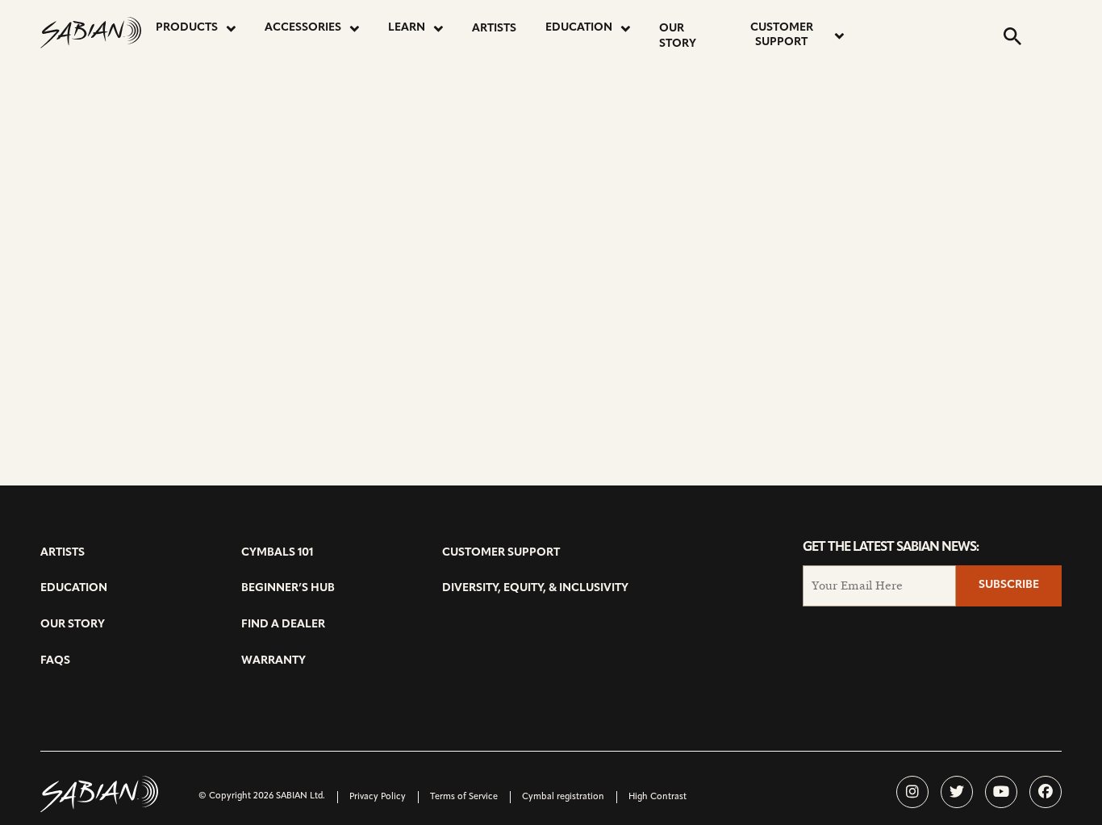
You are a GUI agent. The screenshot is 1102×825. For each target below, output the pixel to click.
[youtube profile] (1001, 792)
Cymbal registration (563, 797)
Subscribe (1009, 585)
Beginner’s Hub (288, 588)
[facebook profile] (1045, 792)
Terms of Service (464, 797)
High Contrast (657, 797)
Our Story (677, 36)
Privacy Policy (377, 797)
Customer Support (781, 35)
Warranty (273, 661)
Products (187, 28)
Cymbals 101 (277, 553)
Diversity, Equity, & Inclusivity (535, 588)
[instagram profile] (912, 792)
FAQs (55, 661)
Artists (494, 29)
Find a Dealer (283, 625)
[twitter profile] (957, 792)
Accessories (303, 28)
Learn (406, 28)
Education (578, 28)
